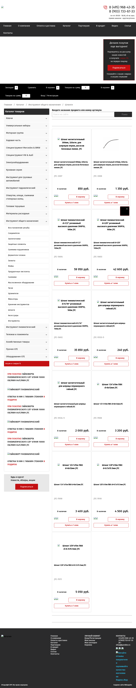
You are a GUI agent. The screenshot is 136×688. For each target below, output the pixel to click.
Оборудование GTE (15, 357)
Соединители (14, 233)
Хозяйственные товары (18, 342)
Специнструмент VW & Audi (19, 155)
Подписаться (118, 68)
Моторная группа (15, 133)
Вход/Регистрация (93, 638)
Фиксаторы (13, 299)
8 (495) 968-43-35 (122, 7)
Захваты (11, 261)
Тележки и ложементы (17, 334)
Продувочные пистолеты (19, 272)
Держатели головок (16, 255)
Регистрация (52, 96)
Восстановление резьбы (18, 228)
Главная (7, 26)
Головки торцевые (15, 206)
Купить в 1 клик (71, 203)
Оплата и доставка (46, 26)
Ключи (9, 118)
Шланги (11, 310)
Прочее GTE (12, 349)
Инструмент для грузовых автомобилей (19, 179)
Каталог (67, 26)
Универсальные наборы (18, 126)
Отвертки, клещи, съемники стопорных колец (20, 197)
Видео (115, 26)
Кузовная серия (14, 170)
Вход (43, 96)
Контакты (8, 33)
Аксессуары (13, 315)
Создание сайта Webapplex (122, 685)
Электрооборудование (17, 162)
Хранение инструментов (18, 304)
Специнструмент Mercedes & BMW (23, 148)
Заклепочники (14, 239)
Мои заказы (90, 640)
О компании (24, 26)
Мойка (11, 266)
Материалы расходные (17, 214)
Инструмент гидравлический (20, 188)
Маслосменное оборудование (21, 283)
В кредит (100, 26)
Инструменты (14, 321)
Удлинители (13, 293)
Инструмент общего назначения (44, 105)
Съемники (12, 277)
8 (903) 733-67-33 (122, 11)
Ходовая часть (13, 140)
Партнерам (84, 26)
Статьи (128, 26)
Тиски (10, 288)
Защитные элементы (17, 244)
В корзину (80, 197)
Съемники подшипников (18, 250)
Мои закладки (91, 643)
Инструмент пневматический (20, 327)
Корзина (88, 645)
